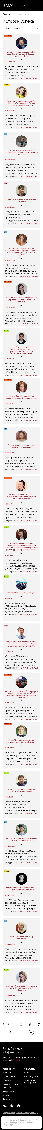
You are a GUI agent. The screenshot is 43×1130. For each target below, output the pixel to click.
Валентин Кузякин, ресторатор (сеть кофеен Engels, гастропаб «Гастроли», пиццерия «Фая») (21, 54)
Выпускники (8, 1091)
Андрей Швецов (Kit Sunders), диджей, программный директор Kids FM (21, 889)
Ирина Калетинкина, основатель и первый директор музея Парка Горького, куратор (21, 152)
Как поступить (31, 1076)
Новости (7, 1073)
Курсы (27, 1073)
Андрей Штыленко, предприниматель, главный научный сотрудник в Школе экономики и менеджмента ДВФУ (21, 644)
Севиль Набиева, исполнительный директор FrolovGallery (21, 446)
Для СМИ (7, 1088)
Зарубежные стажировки (30, 1081)
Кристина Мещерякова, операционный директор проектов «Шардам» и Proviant (21, 300)
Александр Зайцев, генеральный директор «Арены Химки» (21, 790)
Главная (6, 14)
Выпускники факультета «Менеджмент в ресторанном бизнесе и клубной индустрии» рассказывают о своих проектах (21, 694)
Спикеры (7, 1080)
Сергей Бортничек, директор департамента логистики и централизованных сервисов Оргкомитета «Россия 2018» (21, 350)
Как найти (15, 1060)
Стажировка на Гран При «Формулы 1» (21, 593)
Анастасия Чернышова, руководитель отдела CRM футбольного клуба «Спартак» (21, 988)
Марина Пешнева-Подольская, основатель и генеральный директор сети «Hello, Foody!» (21, 496)
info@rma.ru (11, 1052)
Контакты (7, 1099)
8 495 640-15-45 (13, 1048)
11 (24, 1032)
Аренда (6, 1095)
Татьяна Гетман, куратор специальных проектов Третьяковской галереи (21, 839)
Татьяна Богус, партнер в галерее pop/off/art (21, 938)
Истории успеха (10, 1084)
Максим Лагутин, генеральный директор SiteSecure (21, 200)
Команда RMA (9, 1076)
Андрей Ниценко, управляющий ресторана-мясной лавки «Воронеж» (21, 741)
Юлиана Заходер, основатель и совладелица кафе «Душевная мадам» (21, 397)
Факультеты (29, 1069)
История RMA (9, 1069)
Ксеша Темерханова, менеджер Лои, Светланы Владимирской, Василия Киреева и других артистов (21, 103)
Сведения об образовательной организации (20, 1113)
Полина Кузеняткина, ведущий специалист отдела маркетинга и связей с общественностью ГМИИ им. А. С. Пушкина (21, 252)
